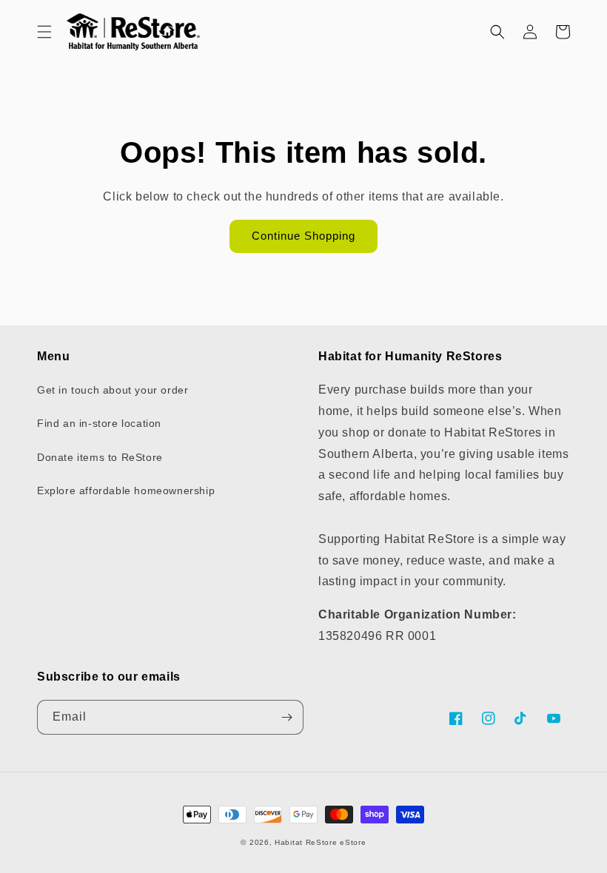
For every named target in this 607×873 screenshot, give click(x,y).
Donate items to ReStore (100, 457)
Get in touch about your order (112, 390)
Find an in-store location (99, 423)
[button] (44, 32)
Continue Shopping (303, 235)
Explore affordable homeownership (126, 490)
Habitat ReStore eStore (320, 842)
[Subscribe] (286, 717)
